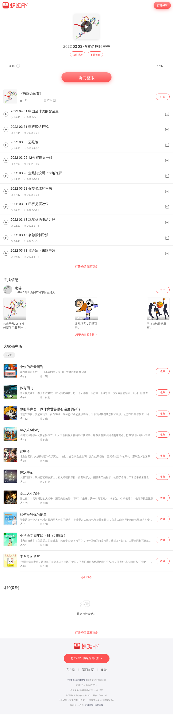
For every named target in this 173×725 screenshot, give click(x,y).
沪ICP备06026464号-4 (77, 680)
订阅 (162, 96)
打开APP (162, 5)
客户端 (70, 669)
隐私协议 (99, 705)
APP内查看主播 (85, 334)
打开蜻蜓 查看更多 (86, 632)
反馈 (104, 669)
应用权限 (89, 705)
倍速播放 (78, 54)
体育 (9, 355)
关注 (162, 289)
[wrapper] (86, 362)
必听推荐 (86, 577)
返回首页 (88, 669)
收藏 (162, 371)
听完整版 (86, 77)
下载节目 (95, 54)
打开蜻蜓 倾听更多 (86, 266)
